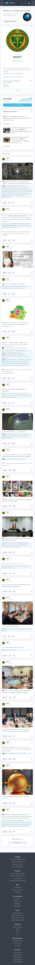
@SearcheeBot (17, 955)
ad (32, 23)
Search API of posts (17, 890)
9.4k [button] (5, 331)
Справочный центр (17, 927)
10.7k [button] (5, 552)
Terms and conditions (17, 941)
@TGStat (17, 899)
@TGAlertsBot (17, 957)
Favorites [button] (18, 90)
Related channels (7, 77)
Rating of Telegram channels (17, 873)
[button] (29, 3)
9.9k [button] (5, 443)
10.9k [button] (5, 506)
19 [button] (14, 443)
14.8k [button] (5, 759)
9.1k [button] (5, 378)
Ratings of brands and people (17, 880)
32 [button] (14, 803)
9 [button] (14, 552)
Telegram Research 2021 (17, 917)
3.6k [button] (5, 202)
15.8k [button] (5, 803)
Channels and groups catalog (17, 859)
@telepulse (17, 904)
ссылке (5, 227)
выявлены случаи (13, 393)
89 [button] (14, 240)
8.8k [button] (5, 272)
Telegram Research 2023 (17, 920)
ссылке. (24, 459)
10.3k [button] (5, 573)
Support (17, 929)
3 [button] (14, 655)
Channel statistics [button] (18, 105)
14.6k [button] (5, 736)
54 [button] (14, 759)
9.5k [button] (5, 293)
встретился (17, 434)
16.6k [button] (5, 831)
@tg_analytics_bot (17, 959)
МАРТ (8, 158)
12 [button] (14, 331)
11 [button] (14, 591)
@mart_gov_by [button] (17, 61)
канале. (8, 465)
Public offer (17, 945)
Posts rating (17, 878)
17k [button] (5, 636)
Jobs (17, 934)
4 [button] (14, 736)
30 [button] (14, 470)
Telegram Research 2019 (17, 915)
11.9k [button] (5, 591)
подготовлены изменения (15, 286)
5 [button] (14, 573)
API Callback (17, 892)
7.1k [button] (5, 240)
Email (17, 931)
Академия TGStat (17, 913)
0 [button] (10, 470)
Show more (17, 842)
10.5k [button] (5, 470)
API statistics (17, 887)
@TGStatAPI (17, 906)
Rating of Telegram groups (17, 876)
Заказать (6, 21)
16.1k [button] (5, 697)
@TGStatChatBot (17, 962)
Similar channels (18, 77)
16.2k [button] (5, 655)
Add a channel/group (17, 866)
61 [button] (14, 506)
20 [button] (14, 636)
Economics (6, 87)
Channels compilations (17, 862)
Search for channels (17, 864)
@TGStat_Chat (17, 901)
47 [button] (14, 293)
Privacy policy (17, 943)
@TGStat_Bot (17, 952)
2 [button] (10, 803)
